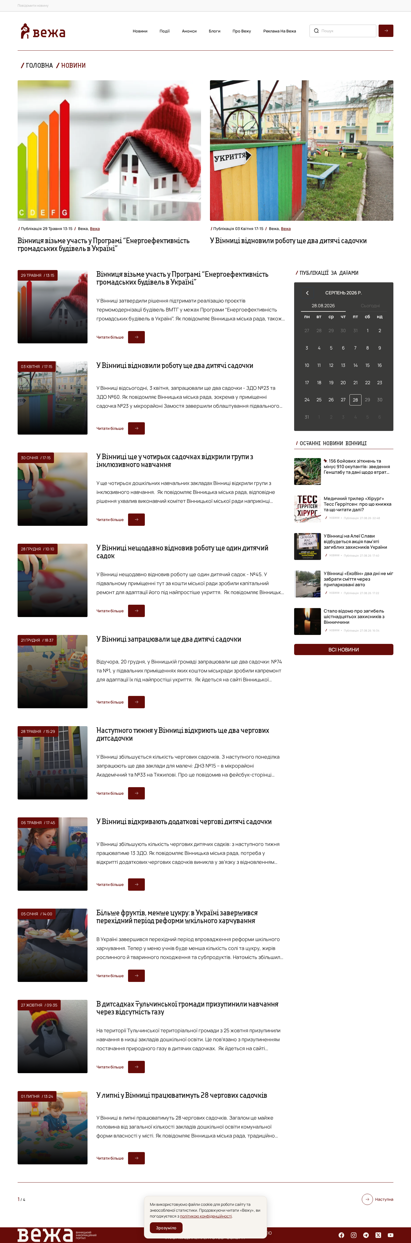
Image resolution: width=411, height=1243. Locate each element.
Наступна (384, 1199)
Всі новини (344, 649)
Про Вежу (242, 31)
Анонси (189, 31)
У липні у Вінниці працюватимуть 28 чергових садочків (181, 1094)
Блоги (214, 31)
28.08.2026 (323, 305)
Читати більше (110, 337)
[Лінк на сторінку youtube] (390, 1235)
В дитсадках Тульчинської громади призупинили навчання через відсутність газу (187, 1007)
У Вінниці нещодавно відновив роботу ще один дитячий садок (182, 551)
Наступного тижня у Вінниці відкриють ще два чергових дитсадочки (182, 734)
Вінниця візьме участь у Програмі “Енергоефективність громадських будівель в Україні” (104, 244)
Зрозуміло (166, 1227)
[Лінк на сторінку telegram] (366, 1235)
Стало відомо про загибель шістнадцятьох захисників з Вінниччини (354, 616)
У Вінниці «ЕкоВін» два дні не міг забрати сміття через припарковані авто (358, 579)
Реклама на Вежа (279, 31)
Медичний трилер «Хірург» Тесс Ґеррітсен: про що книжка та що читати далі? (357, 504)
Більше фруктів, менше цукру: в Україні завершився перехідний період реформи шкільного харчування (177, 916)
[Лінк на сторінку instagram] (353, 1235)
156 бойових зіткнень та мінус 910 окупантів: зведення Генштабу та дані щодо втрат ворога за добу (357, 466)
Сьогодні (370, 305)
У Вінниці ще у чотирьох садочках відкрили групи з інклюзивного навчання (174, 460)
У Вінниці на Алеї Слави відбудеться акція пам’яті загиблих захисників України (355, 541)
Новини (140, 31)
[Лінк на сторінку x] (378, 1235)
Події (165, 31)
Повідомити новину (33, 5)
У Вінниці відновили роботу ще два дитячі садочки (288, 240)
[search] (386, 31)
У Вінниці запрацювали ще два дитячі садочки (168, 638)
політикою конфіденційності (206, 1216)
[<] (307, 292)
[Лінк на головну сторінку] (43, 31)
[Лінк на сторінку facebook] (341, 1235)
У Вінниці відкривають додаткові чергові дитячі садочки (184, 821)
